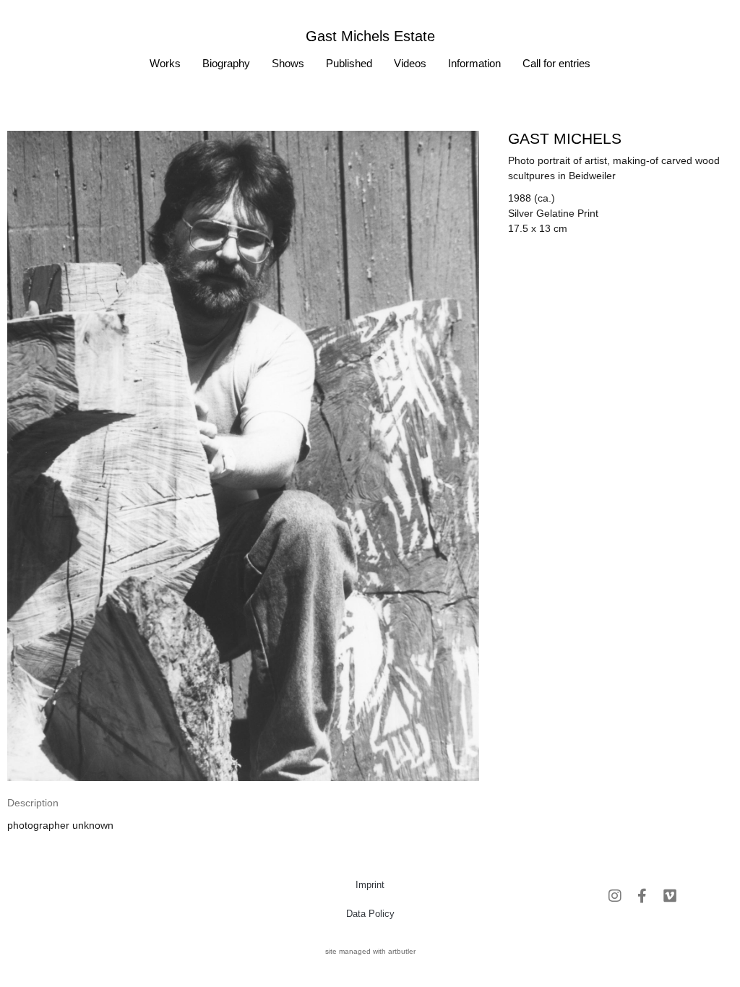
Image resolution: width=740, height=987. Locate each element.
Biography (226, 63)
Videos (410, 63)
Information (474, 63)
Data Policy (370, 913)
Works (165, 63)
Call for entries (556, 63)
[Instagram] (615, 896)
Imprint (370, 884)
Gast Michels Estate (370, 36)
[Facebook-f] (642, 896)
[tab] (33, 803)
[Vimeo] (670, 896)
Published (349, 63)
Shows (288, 63)
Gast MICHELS (564, 138)
